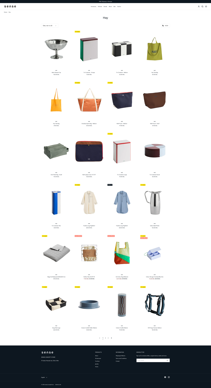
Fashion (119, 6)
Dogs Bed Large (56, 328)
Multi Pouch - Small (154, 123)
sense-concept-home (49, 384)
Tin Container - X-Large (89, 72)
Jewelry (97, 364)
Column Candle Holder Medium (89, 328)
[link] (100, 338)
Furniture (97, 361)
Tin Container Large (122, 174)
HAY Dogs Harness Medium (155, 328)
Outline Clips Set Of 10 (89, 277)
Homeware (93, 6)
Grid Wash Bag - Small (56, 174)
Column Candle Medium (122, 328)
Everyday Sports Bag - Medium (89, 123)
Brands (105, 6)
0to (60, 384)
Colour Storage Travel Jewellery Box (154, 277)
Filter (166, 25)
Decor (96, 356)
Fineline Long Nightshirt (89, 226)
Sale (114, 6)
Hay (10, 12)
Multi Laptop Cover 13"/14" (89, 174)
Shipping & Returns (120, 356)
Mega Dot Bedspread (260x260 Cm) (56, 277)
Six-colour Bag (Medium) (122, 277)
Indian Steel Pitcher (154, 226)
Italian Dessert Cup (56, 72)
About (110, 6)
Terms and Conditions (121, 358)
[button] (206, 6)
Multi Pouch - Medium (122, 123)
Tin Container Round (155, 174)
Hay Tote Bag (154, 72)
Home (5, 12)
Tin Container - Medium (122, 72)
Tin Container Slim (56, 226)
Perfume (100, 6)
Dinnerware (98, 358)
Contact (118, 361)
